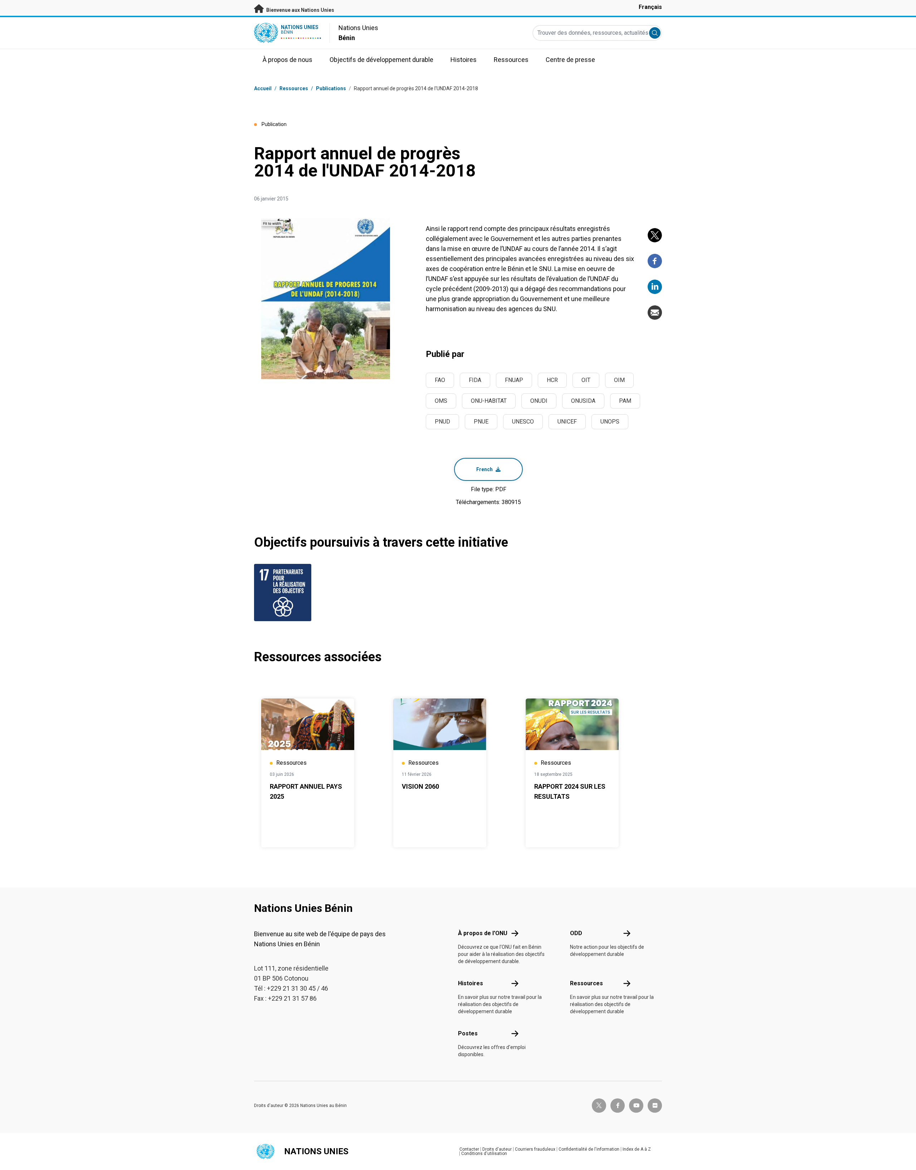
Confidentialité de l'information (589, 1149)
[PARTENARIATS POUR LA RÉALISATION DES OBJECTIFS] (284, 592)
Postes (468, 1033)
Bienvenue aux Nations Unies (299, 10)
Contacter (469, 1149)
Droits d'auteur (497, 1149)
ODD (576, 933)
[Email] (655, 312)
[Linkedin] (655, 287)
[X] (655, 235)
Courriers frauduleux (535, 1149)
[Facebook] (655, 261)
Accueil (263, 88)
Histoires (470, 983)
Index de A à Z (637, 1149)
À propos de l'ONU (482, 933)
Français (650, 7)
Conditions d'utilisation (484, 1153)
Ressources (586, 983)
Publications (331, 88)
